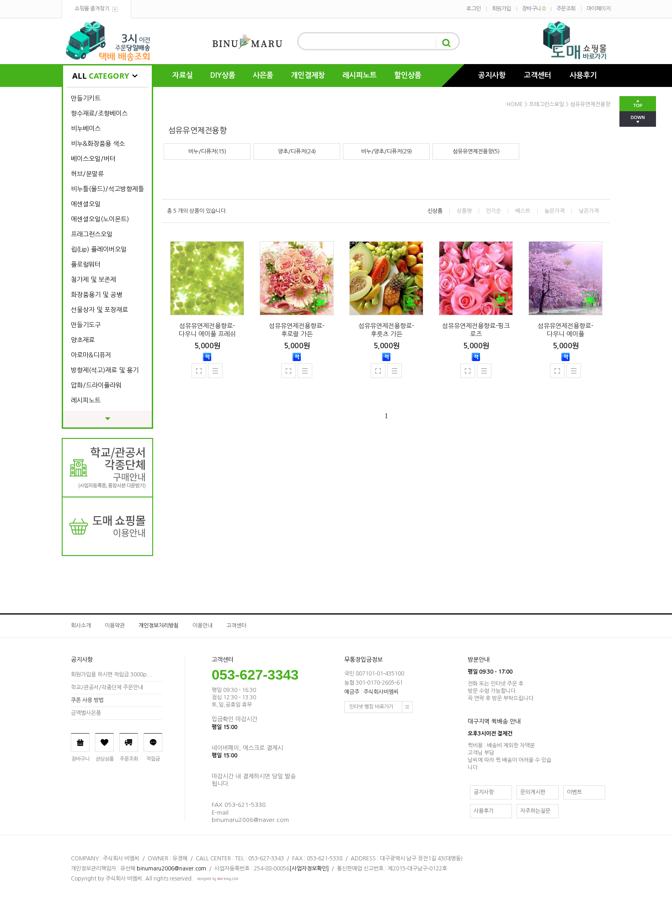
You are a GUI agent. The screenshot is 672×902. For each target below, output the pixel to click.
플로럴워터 (86, 264)
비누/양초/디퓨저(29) (386, 151)
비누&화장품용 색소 (98, 143)
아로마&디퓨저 (91, 355)
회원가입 (501, 8)
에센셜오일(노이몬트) (100, 219)
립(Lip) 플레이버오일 (99, 249)
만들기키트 (86, 98)
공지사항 (492, 75)
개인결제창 (308, 75)
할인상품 (407, 75)
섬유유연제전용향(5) (476, 151)
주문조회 (566, 8)
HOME (515, 104)
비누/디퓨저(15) (207, 151)
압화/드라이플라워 (96, 385)
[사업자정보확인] (309, 868)
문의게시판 (532, 792)
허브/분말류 (87, 174)
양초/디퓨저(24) (297, 151)
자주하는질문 (535, 811)
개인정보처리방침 (159, 625)
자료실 (182, 75)
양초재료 (83, 340)
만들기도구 (86, 325)
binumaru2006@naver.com (171, 868)
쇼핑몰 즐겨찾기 (92, 8)
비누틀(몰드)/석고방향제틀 (107, 189)
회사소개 (81, 625)
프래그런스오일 (91, 234)
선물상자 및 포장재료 (99, 310)
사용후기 (583, 75)
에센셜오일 (86, 204)
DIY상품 (222, 75)
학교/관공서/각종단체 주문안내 (107, 687)
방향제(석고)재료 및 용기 (105, 370)
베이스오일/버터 (93, 159)
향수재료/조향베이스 (99, 113)
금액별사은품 (86, 713)
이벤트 (574, 792)
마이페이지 (599, 8)
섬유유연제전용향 (590, 104)
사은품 (263, 75)
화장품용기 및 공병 (96, 295)
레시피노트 (359, 75)
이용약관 (115, 625)
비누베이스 (86, 128)
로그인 (473, 8)
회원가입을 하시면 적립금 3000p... (111, 674)
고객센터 (537, 75)
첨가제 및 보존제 (93, 279)
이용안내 (202, 625)
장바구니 (533, 8)
